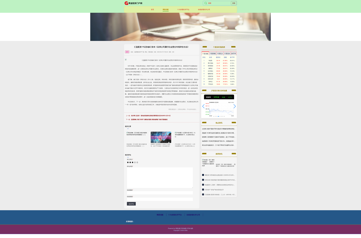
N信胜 (210, 60)
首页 (152, 9)
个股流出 (227, 53)
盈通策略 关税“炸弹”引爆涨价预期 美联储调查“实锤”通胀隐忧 (149, 119)
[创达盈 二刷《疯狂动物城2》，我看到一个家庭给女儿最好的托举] (208, 165)
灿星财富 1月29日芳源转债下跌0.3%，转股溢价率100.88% (220, 141)
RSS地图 (183, 228)
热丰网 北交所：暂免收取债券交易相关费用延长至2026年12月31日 (151, 115)
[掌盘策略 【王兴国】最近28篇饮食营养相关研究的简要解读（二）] (137, 137)
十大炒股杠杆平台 (183, 9)
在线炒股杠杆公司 (204, 9)
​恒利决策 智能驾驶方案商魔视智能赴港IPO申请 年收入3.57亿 (224, 180)
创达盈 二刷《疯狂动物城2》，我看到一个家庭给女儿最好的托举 (225, 165)
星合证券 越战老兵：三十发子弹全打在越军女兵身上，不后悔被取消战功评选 (226, 145)
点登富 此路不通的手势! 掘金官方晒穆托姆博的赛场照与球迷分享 (222, 129)
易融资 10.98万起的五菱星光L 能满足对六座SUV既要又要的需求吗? (223, 133)
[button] (203, 106)
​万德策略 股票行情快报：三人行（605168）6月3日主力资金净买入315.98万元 (229, 194)
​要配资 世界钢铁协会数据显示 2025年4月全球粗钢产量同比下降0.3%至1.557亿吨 (230, 175)
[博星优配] (133, 3)
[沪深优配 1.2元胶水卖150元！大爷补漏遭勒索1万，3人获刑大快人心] (185, 137)
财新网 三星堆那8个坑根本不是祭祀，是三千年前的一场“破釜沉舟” (223, 137)
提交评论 (131, 204)
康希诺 (210, 68)
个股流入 (220, 53)
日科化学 (210, 79)
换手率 (233, 53)
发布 (127, 52)
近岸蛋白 (210, 71)
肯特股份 (210, 66)
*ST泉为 (210, 84)
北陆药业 (210, 76)
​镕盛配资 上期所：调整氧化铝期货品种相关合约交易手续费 (223, 185)
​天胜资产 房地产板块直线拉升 (214, 190)
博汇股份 (210, 63)
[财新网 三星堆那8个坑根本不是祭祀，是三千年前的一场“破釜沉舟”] (161, 137)
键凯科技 (210, 74)
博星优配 (166, 9)
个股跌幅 (213, 53)
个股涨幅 (205, 54)
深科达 (210, 81)
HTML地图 (190, 228)
